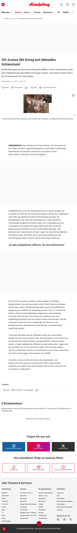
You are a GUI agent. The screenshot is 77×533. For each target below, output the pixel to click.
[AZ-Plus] (3, 4)
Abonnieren (41, 498)
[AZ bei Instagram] (64, 519)
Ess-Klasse (23, 507)
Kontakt (40, 507)
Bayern (18, 12)
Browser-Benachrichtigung (28, 504)
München (5, 12)
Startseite (6, 18)
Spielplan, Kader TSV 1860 (28, 515)
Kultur (4, 515)
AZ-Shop (41, 512)
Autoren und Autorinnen (45, 493)
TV (58, 12)
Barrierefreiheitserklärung (64, 501)
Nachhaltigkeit (6, 521)
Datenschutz (60, 498)
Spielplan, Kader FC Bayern (28, 512)
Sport (26, 12)
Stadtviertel (5, 495)
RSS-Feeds (23, 501)
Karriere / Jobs (42, 495)
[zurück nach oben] (39, 524)
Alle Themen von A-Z (26, 493)
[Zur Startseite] (39, 6)
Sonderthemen (42, 518)
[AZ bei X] (70, 519)
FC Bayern (5, 501)
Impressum (60, 493)
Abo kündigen (61, 504)
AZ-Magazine (42, 515)
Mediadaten (42, 510)
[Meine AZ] (73, 4)
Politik (65, 12)
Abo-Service (42, 501)
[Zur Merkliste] (67, 4)
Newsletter (23, 495)
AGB (58, 495)
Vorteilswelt (23, 510)
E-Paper (40, 504)
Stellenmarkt (24, 518)
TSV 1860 (5, 504)
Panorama (47, 12)
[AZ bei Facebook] (58, 519)
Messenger (23, 498)
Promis (37, 12)
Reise (3, 518)
